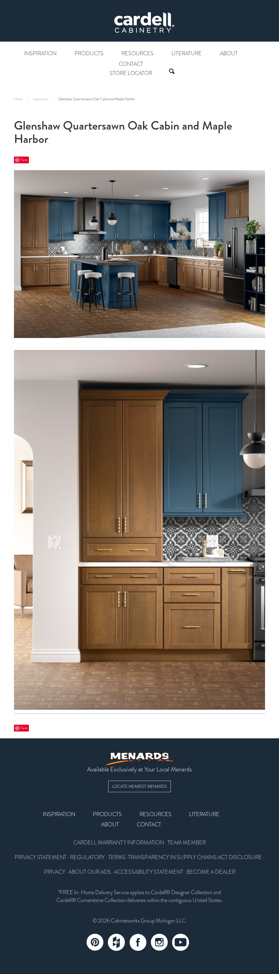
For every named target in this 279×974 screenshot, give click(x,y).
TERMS (117, 857)
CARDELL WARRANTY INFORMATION (118, 842)
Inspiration (40, 53)
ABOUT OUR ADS (89, 872)
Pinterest (94, 942)
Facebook (137, 942)
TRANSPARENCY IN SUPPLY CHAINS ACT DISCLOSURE (195, 857)
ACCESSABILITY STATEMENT (148, 872)
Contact (131, 64)
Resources (137, 53)
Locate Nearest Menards (139, 786)
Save (24, 159)
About (229, 53)
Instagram (159, 942)
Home (18, 99)
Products (89, 53)
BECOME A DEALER (210, 872)
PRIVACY (54, 872)
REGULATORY (87, 857)
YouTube (180, 942)
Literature (186, 53)
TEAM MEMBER (186, 842)
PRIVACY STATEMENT (41, 857)
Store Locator (131, 73)
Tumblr (116, 942)
